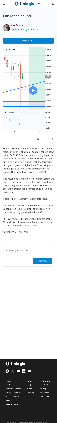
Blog (29, 385)
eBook (29, 389)
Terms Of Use (45, 396)
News (8, 400)
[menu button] (4, 4)
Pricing (43, 389)
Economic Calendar (13, 389)
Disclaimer (44, 393)
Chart (8, 385)
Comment (42, 260)
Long (25, 29)
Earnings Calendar (13, 393)
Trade (28, 40)
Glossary (30, 393)
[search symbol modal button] (53, 4)
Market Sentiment (12, 396)
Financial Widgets (12, 404)
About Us (44, 385)
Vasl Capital (17, 25)
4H (21, 29)
